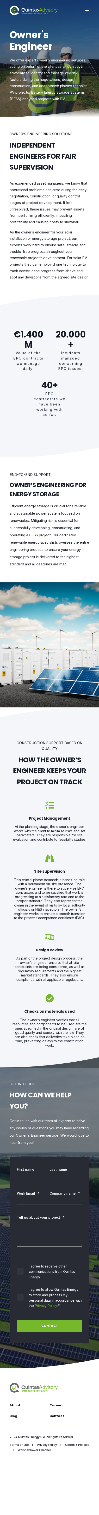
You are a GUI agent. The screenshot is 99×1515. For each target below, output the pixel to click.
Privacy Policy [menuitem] (47, 1445)
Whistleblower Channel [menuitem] (34, 1450)
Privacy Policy (46, 1306)
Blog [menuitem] (13, 1416)
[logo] (34, 1387)
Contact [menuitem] (57, 1416)
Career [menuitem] (56, 1405)
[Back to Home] (34, 10)
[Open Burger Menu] (87, 10)
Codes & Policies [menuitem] (77, 1445)
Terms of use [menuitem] (19, 1445)
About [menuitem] (15, 1405)
